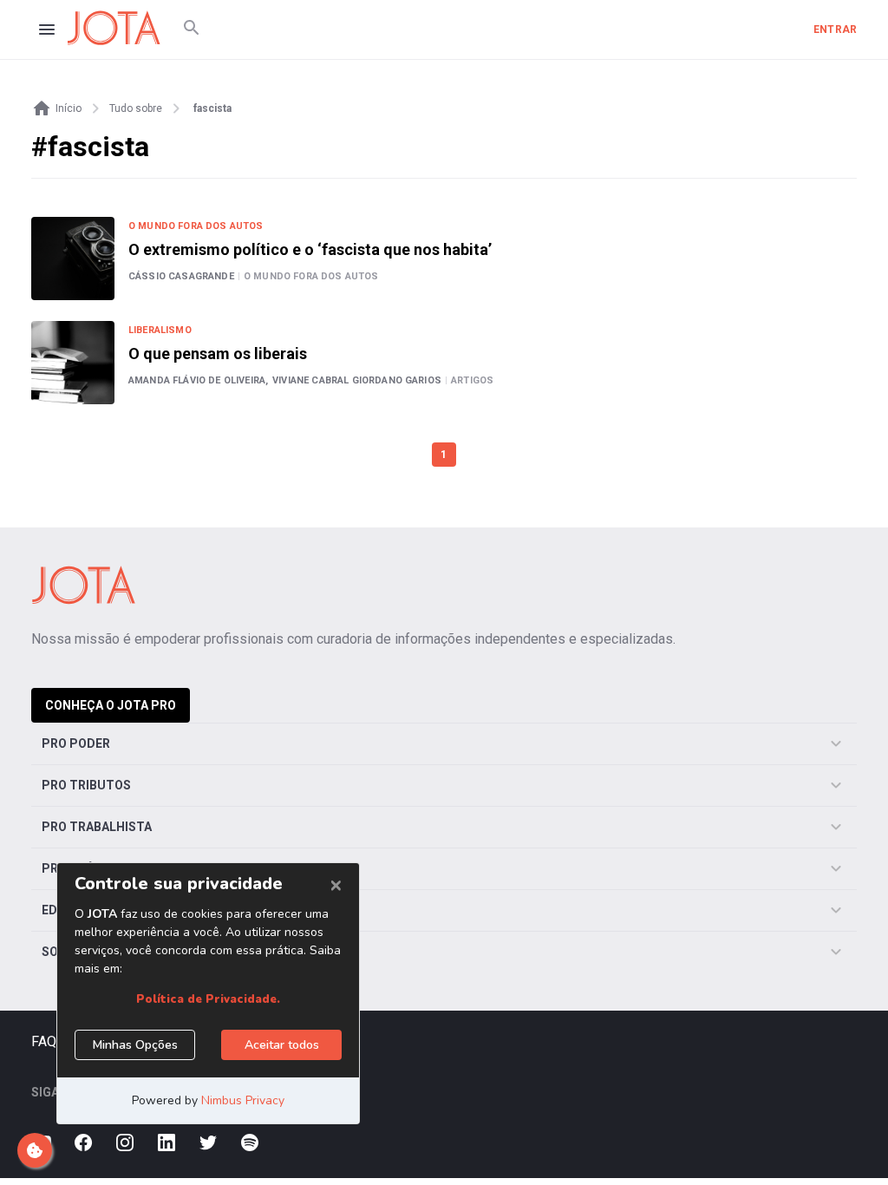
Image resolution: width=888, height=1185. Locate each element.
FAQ (43, 1041)
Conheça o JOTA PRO (110, 705)
